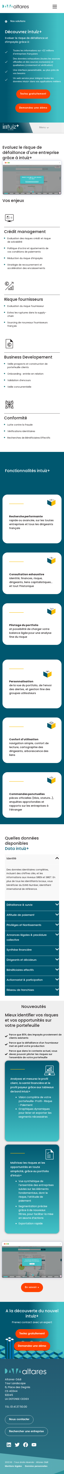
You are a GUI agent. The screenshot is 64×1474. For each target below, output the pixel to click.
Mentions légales (13, 1466)
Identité (11, 858)
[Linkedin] (9, 1445)
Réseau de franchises (20, 990)
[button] (44, 127)
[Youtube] (34, 1445)
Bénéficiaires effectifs (20, 970)
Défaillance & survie (19, 905)
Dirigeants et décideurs (21, 960)
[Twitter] (17, 1445)
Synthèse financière (19, 950)
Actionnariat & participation (25, 980)
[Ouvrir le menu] (55, 6)
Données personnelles (36, 1466)
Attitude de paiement (20, 915)
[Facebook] (26, 1445)
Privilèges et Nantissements (24, 925)
